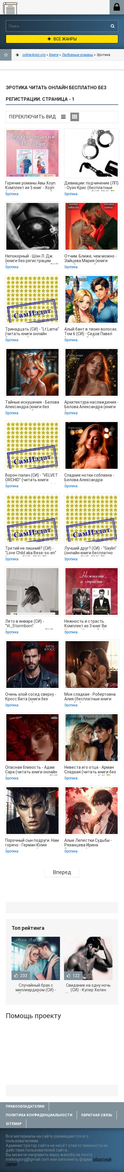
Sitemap (14, 1124)
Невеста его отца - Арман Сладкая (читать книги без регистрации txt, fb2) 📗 (90, 770)
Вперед (62, 872)
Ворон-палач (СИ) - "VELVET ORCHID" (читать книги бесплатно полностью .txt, (31, 478)
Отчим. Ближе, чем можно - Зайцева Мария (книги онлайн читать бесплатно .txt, (90, 259)
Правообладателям (25, 1106)
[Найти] (112, 26)
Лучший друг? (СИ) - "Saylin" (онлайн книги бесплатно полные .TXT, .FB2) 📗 (90, 551)
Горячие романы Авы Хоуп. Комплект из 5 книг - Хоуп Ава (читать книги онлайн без (30, 186)
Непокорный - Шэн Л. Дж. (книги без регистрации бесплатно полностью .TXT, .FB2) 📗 (32, 259)
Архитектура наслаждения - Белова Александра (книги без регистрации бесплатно (91, 405)
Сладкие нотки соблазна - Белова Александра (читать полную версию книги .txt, (89, 478)
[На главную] (35, 9)
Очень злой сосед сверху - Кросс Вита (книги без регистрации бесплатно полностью (30, 697)
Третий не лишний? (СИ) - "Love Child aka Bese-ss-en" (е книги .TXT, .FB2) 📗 (30, 551)
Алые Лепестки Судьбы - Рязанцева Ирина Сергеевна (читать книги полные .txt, (88, 843)
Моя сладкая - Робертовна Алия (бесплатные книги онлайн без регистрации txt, (90, 697)
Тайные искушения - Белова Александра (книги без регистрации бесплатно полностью (32, 405)
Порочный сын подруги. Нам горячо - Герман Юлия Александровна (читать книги (32, 843)
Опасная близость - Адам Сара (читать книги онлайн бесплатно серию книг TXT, (31, 770)
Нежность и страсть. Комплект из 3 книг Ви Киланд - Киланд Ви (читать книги (91, 624)
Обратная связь (96, 1115)
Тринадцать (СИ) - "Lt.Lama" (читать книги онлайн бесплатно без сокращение (32, 332)
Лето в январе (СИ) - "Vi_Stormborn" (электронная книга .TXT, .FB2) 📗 (29, 624)
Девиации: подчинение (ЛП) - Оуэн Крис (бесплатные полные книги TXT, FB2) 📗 (91, 186)
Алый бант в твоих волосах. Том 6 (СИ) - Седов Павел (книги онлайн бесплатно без (90, 332)
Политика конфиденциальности (39, 1115)
